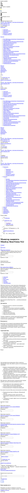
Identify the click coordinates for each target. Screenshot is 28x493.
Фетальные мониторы (8, 52)
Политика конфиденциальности (8, 470)
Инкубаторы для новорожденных (11, 54)
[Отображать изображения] (1, 13)
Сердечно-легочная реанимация (10, 61)
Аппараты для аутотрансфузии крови (12, 59)
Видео (4, 278)
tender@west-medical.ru (6, 80)
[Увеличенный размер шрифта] (2, 5)
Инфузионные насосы (8, 44)
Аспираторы (6, 56)
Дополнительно (7, 283)
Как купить (6, 279)
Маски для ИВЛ (7, 50)
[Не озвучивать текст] (1, 19)
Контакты (3, 71)
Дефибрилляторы (7, 58)
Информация (4, 70)
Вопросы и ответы (7, 33)
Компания (3, 27)
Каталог (2, 36)
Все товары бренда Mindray (7, 267)
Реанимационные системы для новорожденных (14, 53)
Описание (5, 277)
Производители (7, 30)
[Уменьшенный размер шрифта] (1, 2)
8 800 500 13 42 (6, 24)
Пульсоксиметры (7, 62)
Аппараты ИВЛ (7, 40)
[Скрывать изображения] (1, 15)
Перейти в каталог (5, 490)
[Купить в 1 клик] (1, 403)
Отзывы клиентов (7, 34)
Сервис (2, 66)
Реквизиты (5, 32)
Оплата (5, 280)
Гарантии (3, 68)
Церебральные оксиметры (9, 63)
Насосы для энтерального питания (11, 46)
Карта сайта (3, 469)
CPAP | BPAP (6, 48)
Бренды (2, 65)
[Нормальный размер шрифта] (1, 3)
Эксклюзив (3, 69)
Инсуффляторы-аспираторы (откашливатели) (13, 39)
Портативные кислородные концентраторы (13, 41)
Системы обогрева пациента (10, 42)
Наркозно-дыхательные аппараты (11, 51)
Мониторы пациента (8, 47)
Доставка (5, 281)
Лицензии (5, 29)
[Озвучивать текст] (1, 18)
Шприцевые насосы (8, 45)
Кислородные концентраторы (10, 57)
